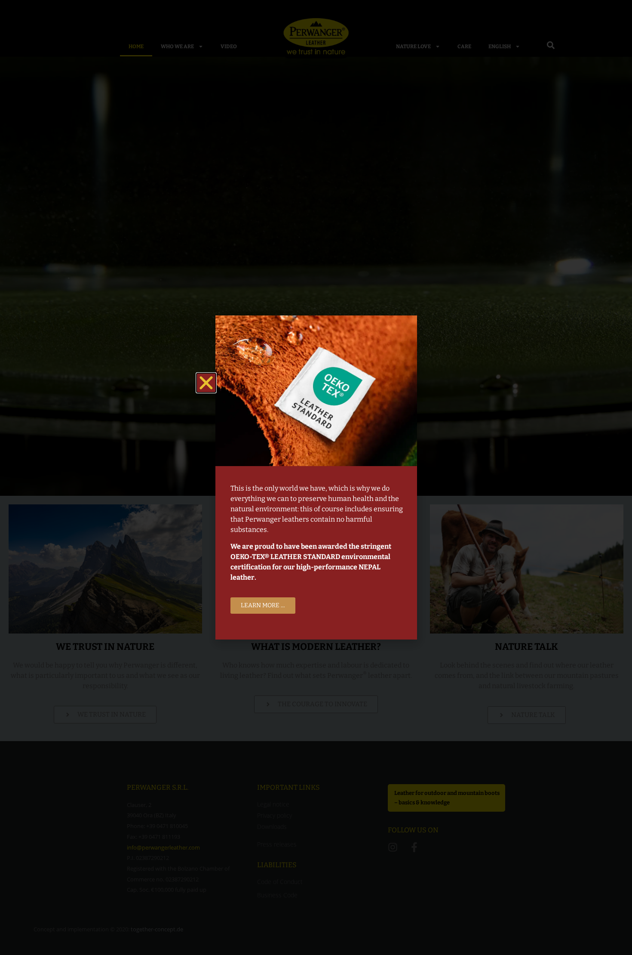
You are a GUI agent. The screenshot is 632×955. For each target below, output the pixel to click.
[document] (316, 477)
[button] (206, 383)
